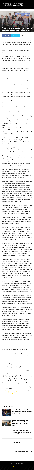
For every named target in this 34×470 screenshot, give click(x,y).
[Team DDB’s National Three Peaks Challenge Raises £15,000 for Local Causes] (6, 433)
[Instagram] (17, 467)
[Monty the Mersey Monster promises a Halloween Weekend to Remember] (6, 412)
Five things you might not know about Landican (22, 452)
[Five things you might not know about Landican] (6, 454)
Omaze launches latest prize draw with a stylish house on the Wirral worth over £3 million (21, 422)
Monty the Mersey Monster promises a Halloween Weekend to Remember (22, 411)
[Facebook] (13, 467)
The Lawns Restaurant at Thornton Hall (20, 442)
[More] (22, 35)
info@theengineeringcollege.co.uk (11, 391)
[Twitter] (20, 467)
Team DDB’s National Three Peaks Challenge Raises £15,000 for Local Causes (22, 432)
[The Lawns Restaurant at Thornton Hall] (6, 444)
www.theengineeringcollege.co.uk (11, 393)
